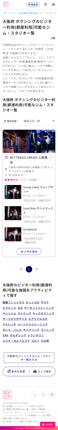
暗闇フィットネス (13, 302)
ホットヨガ (32, 302)
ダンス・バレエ (12, 330)
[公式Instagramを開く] (43, 394)
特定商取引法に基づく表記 (24, 409)
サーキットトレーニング (39, 308)
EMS (6, 335)
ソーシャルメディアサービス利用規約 (20, 415)
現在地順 (12, 121)
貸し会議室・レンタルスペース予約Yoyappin (23, 406)
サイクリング (31, 330)
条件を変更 (18, 371)
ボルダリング (18, 335)
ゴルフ (35, 341)
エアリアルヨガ (38, 319)
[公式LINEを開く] (52, 394)
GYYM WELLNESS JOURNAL (16, 403)
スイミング (24, 313)
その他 (45, 341)
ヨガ (20, 308)
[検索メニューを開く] (46, 4)
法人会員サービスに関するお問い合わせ (21, 421)
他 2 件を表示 (29, 251)
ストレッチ (9, 324)
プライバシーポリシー (13, 412)
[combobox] (38, 121)
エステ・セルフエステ (16, 341)
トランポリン (36, 335)
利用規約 (42, 409)
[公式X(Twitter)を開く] (34, 394)
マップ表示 (44, 371)
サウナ (45, 302)
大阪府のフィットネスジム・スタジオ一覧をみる (29, 357)
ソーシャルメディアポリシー (37, 412)
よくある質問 (44, 415)
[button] (51, 157)
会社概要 (7, 409)
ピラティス (9, 308)
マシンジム (9, 313)
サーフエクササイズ (15, 319)
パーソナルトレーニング (33, 324)
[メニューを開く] (53, 4)
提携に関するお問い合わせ (15, 418)
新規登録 (33, 4)
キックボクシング (43, 313)
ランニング (47, 330)
